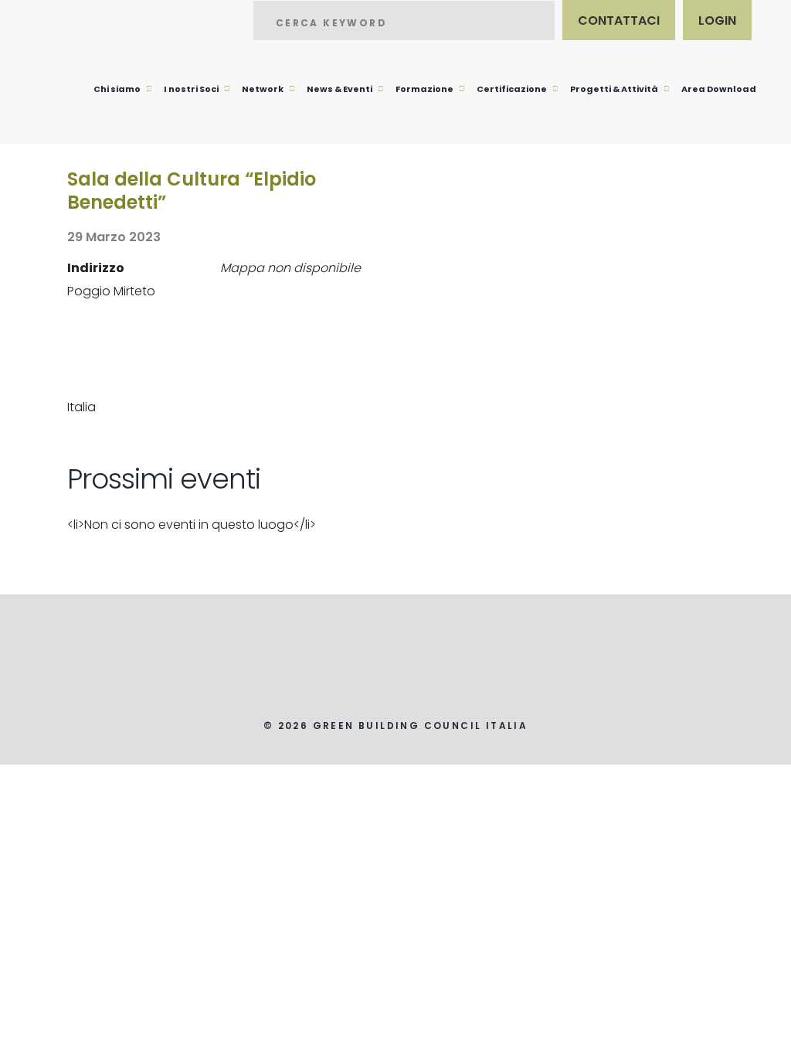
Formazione (424, 89)
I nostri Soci (191, 89)
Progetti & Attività (614, 89)
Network (262, 89)
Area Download (718, 89)
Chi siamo (117, 89)
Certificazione (512, 89)
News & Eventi (339, 89)
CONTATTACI (619, 20)
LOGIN (717, 20)
